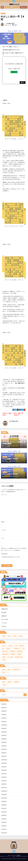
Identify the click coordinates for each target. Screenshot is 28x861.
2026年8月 (3, 704)
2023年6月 (3, 812)
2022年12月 (4, 832)
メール (3, 530)
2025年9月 (3, 728)
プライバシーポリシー (12, 855)
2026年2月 (3, 721)
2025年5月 (3, 742)
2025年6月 (3, 738)
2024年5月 (3, 773)
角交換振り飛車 (18, 657)
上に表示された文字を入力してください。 (11, 556)
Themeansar (24, 858)
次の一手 (3, 13)
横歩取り (9, 648)
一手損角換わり (16, 648)
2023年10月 (4, 798)
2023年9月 (3, 801)
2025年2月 (3, 752)
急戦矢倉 (21, 645)
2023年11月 (4, 794)
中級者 (9, 636)
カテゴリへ (23, 7)
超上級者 (20, 636)
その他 (3, 626)
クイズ (3, 622)
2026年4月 (3, 714)
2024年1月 (3, 787)
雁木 (3, 648)
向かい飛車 (10, 657)
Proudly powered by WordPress (7, 858)
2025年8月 (3, 732)
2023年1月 (3, 829)
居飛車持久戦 (5, 654)
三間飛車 (19, 654)
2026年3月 (3, 718)
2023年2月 (3, 825)
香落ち (3, 682)
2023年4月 (3, 818)
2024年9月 (3, 766)
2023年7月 (3, 808)
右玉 (24, 648)
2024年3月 (3, 780)
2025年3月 (3, 749)
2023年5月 (3, 815)
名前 (3, 521)
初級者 (15, 25)
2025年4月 (3, 745)
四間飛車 (13, 654)
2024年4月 (3, 777)
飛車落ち (10, 682)
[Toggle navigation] (11, 7)
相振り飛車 (4, 651)
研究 (2, 612)
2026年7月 (3, 707)
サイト (2, 538)
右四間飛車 (12, 651)
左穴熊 (3, 659)
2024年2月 (3, 784)
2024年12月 (4, 759)
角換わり (11, 645)
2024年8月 (3, 770)
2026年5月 (3, 711)
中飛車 (3, 657)
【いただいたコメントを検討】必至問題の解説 (13, 443)
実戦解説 (3, 609)
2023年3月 (3, 822)
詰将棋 (3, 616)
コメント (4, 494)
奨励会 (3, 669)
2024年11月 (4, 763)
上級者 (14, 636)
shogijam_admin (10, 23)
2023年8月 (3, 805)
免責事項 (18, 855)
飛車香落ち (16, 682)
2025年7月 (3, 735)
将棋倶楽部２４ (16, 669)
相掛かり (4, 645)
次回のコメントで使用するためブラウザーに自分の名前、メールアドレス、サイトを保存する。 (13, 549)
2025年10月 (4, 725)
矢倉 (16, 645)
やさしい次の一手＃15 (9, 474)
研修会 (9, 669)
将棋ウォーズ (5, 672)
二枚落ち (4, 684)
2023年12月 (4, 791)
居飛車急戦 (19, 651)
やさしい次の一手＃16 (10, 459)
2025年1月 (3, 756)
